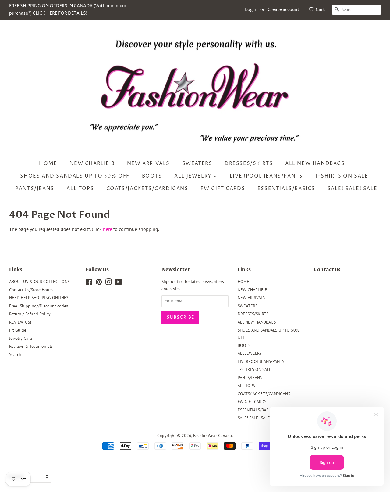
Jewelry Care (20, 338)
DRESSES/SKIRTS (249, 163)
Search (15, 354)
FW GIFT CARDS (222, 188)
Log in (251, 10)
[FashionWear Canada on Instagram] (108, 283)
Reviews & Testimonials (31, 346)
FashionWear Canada (212, 435)
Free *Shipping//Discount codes (38, 306)
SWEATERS (197, 163)
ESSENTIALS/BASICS (286, 188)
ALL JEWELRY (193, 176)
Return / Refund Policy (30, 314)
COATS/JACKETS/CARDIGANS (147, 188)
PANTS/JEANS (34, 188)
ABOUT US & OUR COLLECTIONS (39, 281)
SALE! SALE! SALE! (353, 188)
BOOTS (152, 176)
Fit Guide (17, 330)
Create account (284, 10)
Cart (320, 10)
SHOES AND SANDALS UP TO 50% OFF (74, 176)
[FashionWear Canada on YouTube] (118, 283)
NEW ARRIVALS (148, 163)
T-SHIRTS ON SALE (341, 176)
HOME (48, 163)
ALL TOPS (80, 188)
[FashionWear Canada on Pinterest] (98, 283)
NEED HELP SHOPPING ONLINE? (38, 297)
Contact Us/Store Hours (31, 290)
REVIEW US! (20, 322)
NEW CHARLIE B (92, 163)
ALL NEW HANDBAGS (315, 163)
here (107, 229)
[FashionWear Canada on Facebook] (88, 283)
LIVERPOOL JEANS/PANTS (266, 176)
